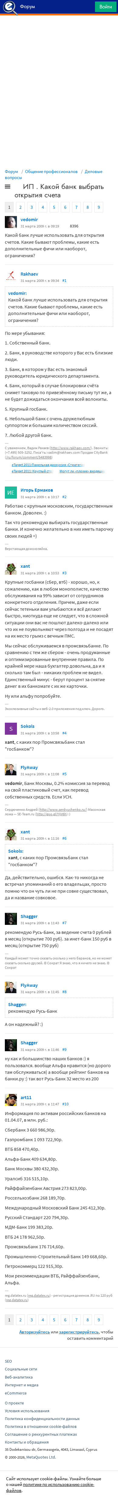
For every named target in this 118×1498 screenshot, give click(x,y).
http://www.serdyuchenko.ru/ (63, 809)
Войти (106, 6)
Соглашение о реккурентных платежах (41, 1434)
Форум (11, 171)
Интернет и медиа (21, 1385)
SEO (8, 1361)
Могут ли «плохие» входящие (83, 471)
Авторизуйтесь (34, 1332)
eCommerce (16, 1393)
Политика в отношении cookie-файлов (41, 1426)
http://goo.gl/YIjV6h (51, 814)
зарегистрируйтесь (79, 1332)
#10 (65, 1104)
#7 (64, 922)
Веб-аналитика (19, 1377)
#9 (64, 1049)
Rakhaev (29, 274)
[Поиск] (88, 8)
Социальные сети (21, 1369)
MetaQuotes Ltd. (41, 1457)
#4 (64, 733)
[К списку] (17, 187)
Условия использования (27, 1410)
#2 (64, 496)
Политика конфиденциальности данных (42, 1418)
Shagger (29, 916)
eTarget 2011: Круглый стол (33, 471)
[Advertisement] (59, 30)
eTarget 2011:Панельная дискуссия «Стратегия (48, 464)
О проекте (14, 1403)
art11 (26, 1097)
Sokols (27, 726)
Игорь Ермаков (37, 490)
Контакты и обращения (27, 1442)
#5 (64, 774)
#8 (64, 991)
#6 (64, 838)
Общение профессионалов (51, 171)
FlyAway (29, 767)
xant (25, 566)
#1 (64, 280)
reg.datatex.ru (39, 1295)
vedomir (29, 219)
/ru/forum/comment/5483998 (28, 457)
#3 (64, 573)
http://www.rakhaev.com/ (71, 448)
